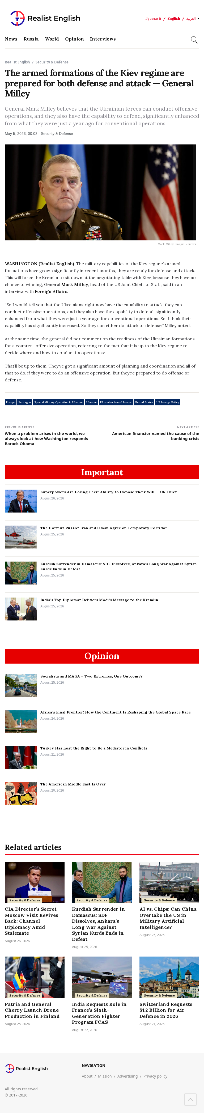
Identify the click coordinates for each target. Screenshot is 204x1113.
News (11, 39)
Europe (10, 402)
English (173, 18)
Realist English (17, 62)
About (87, 1076)
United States (144, 402)
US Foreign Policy (167, 402)
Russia (31, 39)
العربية (191, 18)
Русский (153, 18)
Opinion (74, 39)
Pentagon (25, 402)
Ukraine (91, 402)
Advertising (127, 1076)
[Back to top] (190, 1099)
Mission (105, 1076)
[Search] (193, 39)
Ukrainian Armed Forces (115, 402)
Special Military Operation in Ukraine (58, 402)
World (52, 39)
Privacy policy (155, 1076)
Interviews (103, 39)
